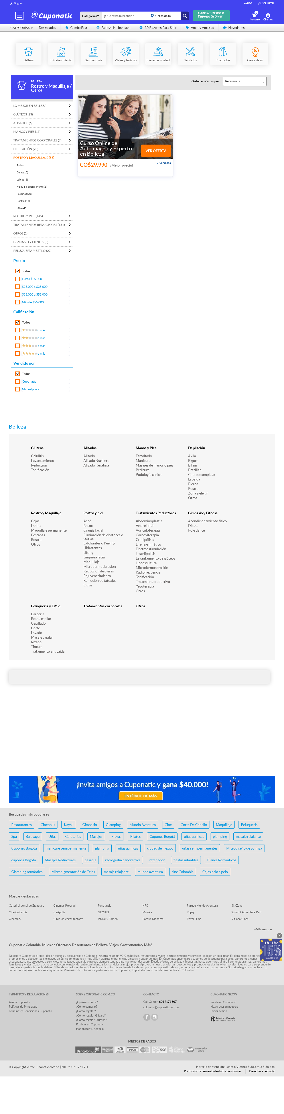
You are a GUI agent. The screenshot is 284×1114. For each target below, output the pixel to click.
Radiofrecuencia (148, 572)
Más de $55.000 (33, 302)
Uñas (52, 836)
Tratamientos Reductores (156, 513)
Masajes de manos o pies (154, 465)
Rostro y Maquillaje (46, 513)
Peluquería (249, 825)
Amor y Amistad (202, 28)
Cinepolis (48, 825)
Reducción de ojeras (98, 571)
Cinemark (15, 919)
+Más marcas (263, 929)
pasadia (90, 860)
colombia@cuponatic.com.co (161, 1007)
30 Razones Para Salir (161, 28)
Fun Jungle (104, 905)
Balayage (32, 836)
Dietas (193, 526)
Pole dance (196, 530)
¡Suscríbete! (266, 3)
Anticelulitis (145, 526)
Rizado (36, 642)
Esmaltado (144, 456)
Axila (192, 456)
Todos (20, 165)
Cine (168, 825)
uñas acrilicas (194, 836)
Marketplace (30, 389)
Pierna (193, 484)
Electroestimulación (151, 549)
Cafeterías (73, 836)
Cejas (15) (22, 172)
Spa (14, 836)
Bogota (18, 3)
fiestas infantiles (186, 860)
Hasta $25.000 (32, 279)
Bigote (193, 461)
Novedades (236, 28)
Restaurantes (21, 825)
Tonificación (40, 470)
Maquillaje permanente (49, 530)
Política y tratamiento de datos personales (212, 1071)
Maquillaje (91, 562)
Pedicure (142, 470)
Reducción (39, 465)
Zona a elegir (198, 493)
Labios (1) (22, 179)
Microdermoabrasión (99, 566)
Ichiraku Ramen (108, 919)
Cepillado (38, 623)
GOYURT (103, 912)
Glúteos (37, 448)
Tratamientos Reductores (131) (39, 224)
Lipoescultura (146, 563)
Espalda (194, 479)
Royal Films (194, 919)
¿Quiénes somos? (87, 1002)
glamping (220, 836)
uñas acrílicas (128, 848)
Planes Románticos (221, 860)
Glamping (113, 825)
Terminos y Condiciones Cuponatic (30, 1011)
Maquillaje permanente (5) (32, 186)
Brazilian (194, 470)
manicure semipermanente (66, 848)
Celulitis (37, 456)
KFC (145, 905)
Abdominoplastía (149, 521)
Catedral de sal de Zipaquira (26, 905)
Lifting (88, 552)
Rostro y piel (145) (28, 216)
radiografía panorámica (122, 860)
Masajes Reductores (60, 860)
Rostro (193, 488)
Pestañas (38, 535)
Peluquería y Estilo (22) (32, 250)
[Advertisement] (142, 737)
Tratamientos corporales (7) (37, 140)
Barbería (37, 614)
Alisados (90, 448)
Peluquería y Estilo (45, 606)
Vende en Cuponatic (223, 1002)
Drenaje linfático (148, 544)
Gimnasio (89, 825)
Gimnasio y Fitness (202, 513)
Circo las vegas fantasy (68, 919)
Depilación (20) (25, 149)
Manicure (143, 461)
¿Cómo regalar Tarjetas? (91, 1020)
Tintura (36, 647)
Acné (87, 521)
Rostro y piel (93, 513)
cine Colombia (182, 872)
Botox (88, 526)
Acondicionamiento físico (207, 521)
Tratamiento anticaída (48, 651)
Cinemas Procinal (64, 905)
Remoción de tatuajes (99, 580)
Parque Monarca (153, 919)
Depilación (196, 448)
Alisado (89, 456)
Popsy (191, 912)
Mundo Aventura (143, 825)
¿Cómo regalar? (86, 1011)
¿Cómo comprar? (86, 1006)
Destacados (47, 28)
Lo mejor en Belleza (30, 105)
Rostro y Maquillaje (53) (33, 157)
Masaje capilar (42, 637)
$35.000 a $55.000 (34, 294)
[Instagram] (154, 1017)
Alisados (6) (22, 123)
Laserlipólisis (146, 554)
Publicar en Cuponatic (90, 1024)
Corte (35, 628)
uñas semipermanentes (199, 848)
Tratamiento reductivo (153, 582)
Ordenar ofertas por (205, 81)
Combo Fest (78, 28)
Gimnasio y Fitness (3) (30, 242)
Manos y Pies (146, 448)
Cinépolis (59, 912)
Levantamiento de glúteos (155, 558)
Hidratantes (92, 548)
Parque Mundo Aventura (202, 905)
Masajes (96, 836)
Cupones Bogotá (162, 836)
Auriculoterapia (148, 530)
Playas (116, 836)
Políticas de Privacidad (23, 1006)
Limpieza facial (94, 557)
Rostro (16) (23, 200)
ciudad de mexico (160, 848)
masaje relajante (248, 836)
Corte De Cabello (194, 825)
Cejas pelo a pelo (215, 872)
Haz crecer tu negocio (90, 1029)
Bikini (192, 465)
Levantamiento (42, 461)
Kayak (68, 825)
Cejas (35, 521)
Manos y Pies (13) (26, 131)
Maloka (147, 912)
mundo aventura (150, 872)
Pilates (135, 836)
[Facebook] (146, 1017)
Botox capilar (41, 619)
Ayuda (248, 3)
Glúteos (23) (23, 114)
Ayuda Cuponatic (19, 1002)
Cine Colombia (18, 912)
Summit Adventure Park (246, 912)
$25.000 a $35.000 (34, 286)
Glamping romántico (27, 872)
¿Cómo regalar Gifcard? (91, 1015)
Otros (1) (22, 208)
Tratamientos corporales (102, 606)
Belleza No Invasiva (116, 28)
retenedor (157, 860)
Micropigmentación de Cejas (73, 872)
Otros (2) (20, 233)
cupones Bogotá (23, 860)
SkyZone (237, 905)
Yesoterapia (145, 586)
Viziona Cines (239, 919)
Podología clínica (149, 475)
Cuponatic (29, 381)
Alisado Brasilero (96, 461)
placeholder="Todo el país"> (168, 16)
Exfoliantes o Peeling (99, 543)
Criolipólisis (145, 540)
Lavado (36, 633)
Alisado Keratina (96, 465)
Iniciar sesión (219, 1011)
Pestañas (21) (24, 193)
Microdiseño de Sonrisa (244, 848)
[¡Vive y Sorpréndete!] (53, 15)
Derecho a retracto (262, 1071)
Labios (36, 526)
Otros (192, 498)
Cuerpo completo (201, 475)
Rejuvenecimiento (97, 576)
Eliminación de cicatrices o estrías (103, 536)
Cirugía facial (93, 530)
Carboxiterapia (147, 535)
